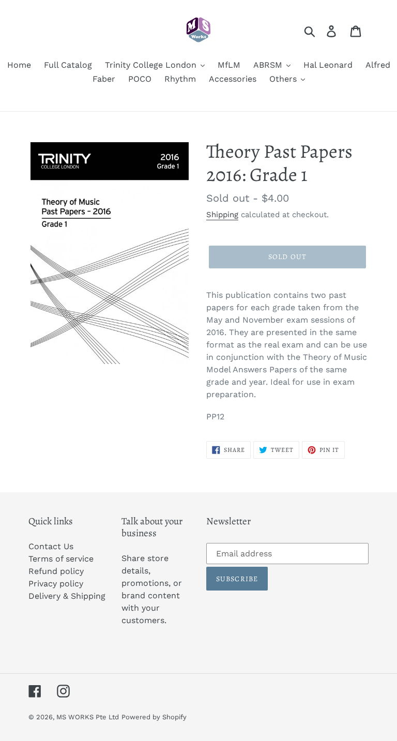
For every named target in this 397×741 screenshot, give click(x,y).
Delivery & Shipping (66, 596)
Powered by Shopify (154, 717)
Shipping (222, 214)
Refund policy (56, 571)
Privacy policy (55, 583)
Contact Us (50, 546)
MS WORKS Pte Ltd (87, 717)
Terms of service (61, 559)
